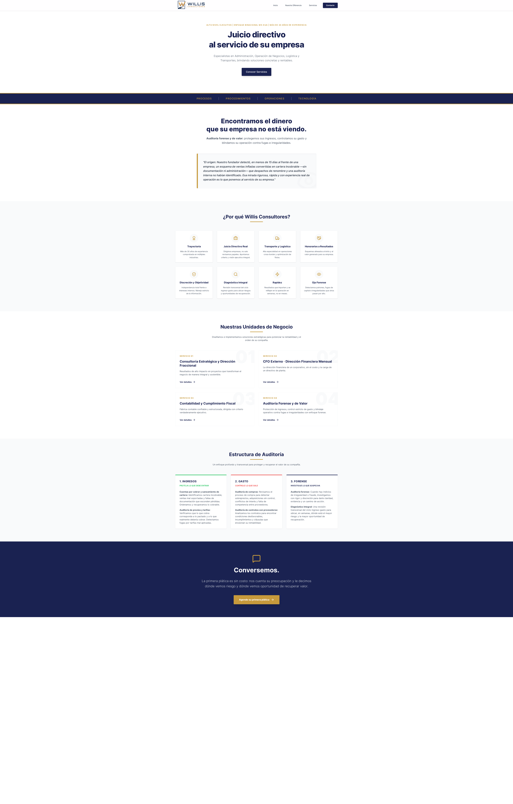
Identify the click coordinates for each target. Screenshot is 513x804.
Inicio (275, 5)
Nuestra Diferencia (293, 5)
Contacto (330, 5)
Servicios (313, 5)
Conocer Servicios (256, 71)
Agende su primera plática (254, 599)
